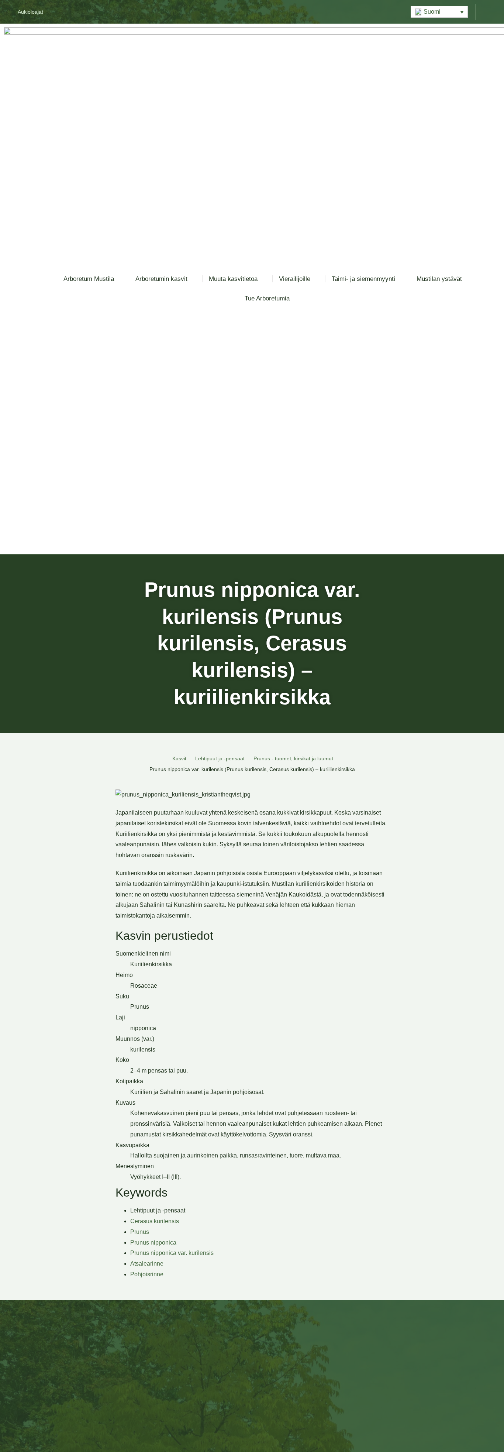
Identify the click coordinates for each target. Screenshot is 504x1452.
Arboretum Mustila (88, 278)
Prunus (139, 1232)
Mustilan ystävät (439, 278)
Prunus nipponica (153, 1242)
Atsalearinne (146, 1263)
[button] (439, 12)
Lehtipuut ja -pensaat (220, 758)
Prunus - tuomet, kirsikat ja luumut (293, 758)
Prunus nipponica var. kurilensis (172, 1253)
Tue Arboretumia (267, 298)
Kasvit (179, 758)
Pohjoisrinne (146, 1274)
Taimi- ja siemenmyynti (363, 278)
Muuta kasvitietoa (233, 278)
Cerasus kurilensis (154, 1221)
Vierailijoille (294, 278)
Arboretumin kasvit (161, 278)
